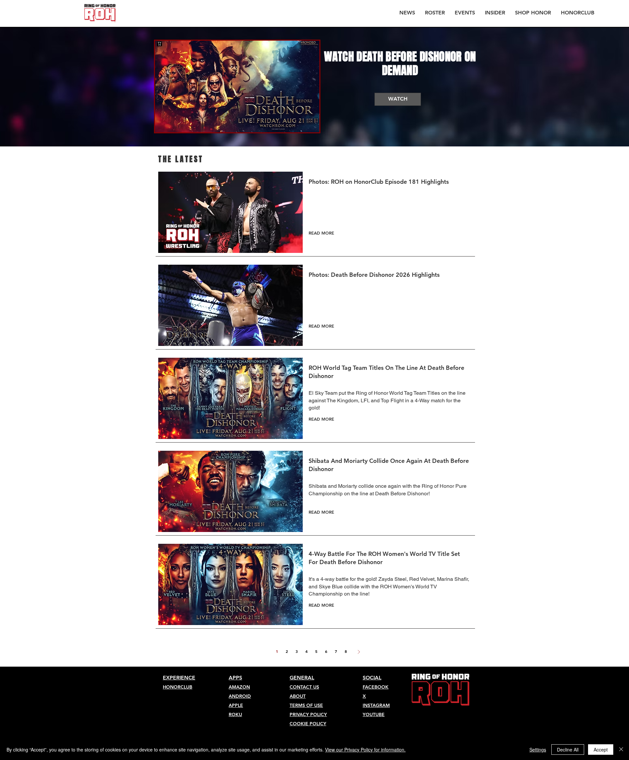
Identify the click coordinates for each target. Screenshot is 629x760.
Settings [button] (537, 749)
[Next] (358, 651)
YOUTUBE (374, 714)
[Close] (621, 749)
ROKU (235, 714)
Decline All (568, 749)
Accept (601, 749)
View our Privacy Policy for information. (365, 749)
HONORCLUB (177, 687)
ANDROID (240, 696)
